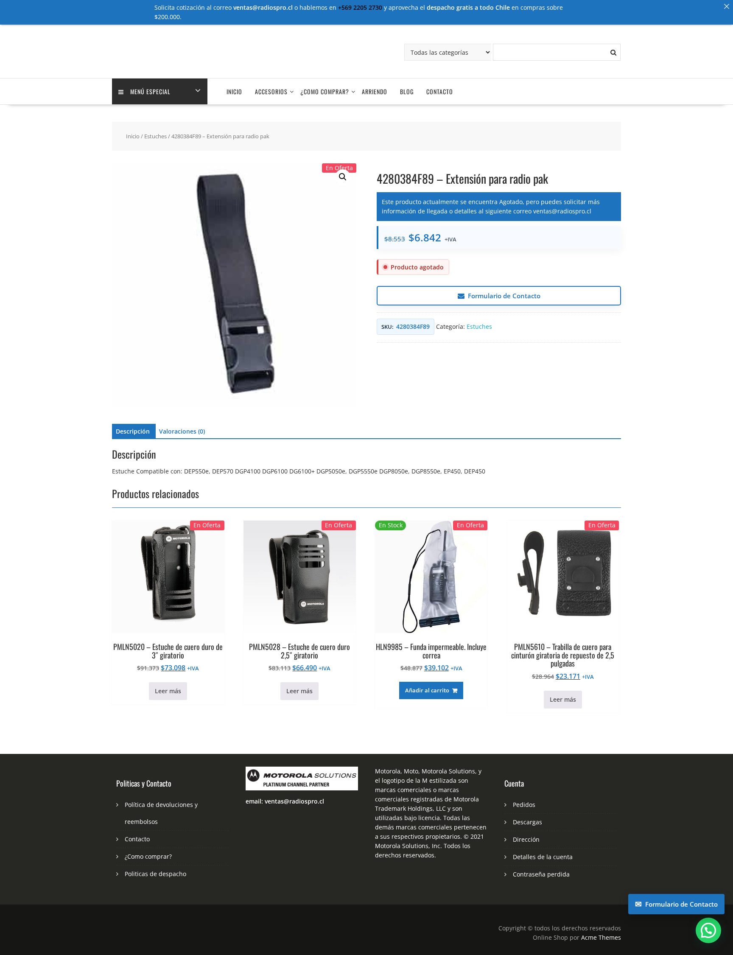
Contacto (439, 91)
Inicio (234, 91)
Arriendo (374, 91)
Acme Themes (601, 937)
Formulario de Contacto (504, 295)
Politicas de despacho (155, 874)
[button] (342, 177)
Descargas (527, 822)
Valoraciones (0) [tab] (182, 431)
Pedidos (524, 805)
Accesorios (271, 91)
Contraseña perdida (541, 874)
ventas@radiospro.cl (562, 211)
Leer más (168, 691)
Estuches (155, 136)
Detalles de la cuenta (543, 857)
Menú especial (150, 91)
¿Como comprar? (324, 91)
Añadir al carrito (427, 690)
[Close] (726, 6)
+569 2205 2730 (360, 7)
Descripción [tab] (133, 431)
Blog (407, 91)
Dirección (526, 839)
